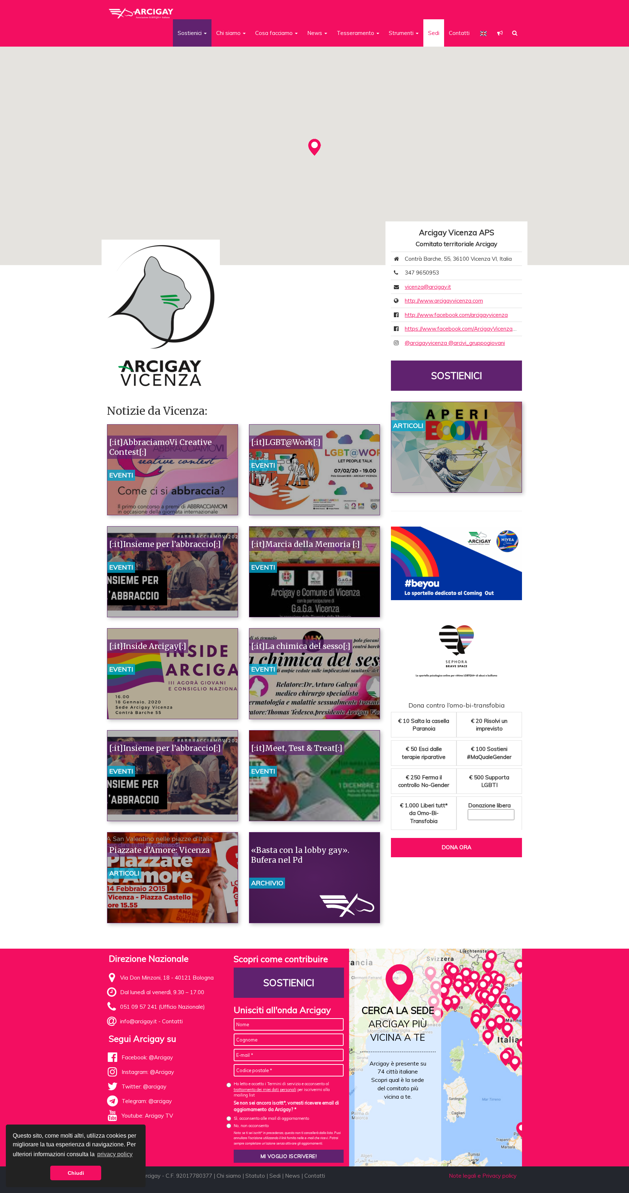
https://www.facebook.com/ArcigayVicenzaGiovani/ (469, 328)
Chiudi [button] (76, 1173)
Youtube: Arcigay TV (147, 1115)
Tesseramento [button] (356, 32)
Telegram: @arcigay (147, 1101)
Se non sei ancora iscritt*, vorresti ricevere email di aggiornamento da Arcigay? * (286, 1106)
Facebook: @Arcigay (147, 1057)
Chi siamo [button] (229, 32)
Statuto (255, 1175)
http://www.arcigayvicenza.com (444, 300)
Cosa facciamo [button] (274, 32)
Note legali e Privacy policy (483, 1175)
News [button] (315, 32)
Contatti (459, 32)
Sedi (433, 32)
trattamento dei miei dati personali (265, 1089)
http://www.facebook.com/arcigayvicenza (456, 314)
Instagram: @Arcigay (148, 1071)
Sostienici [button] (190, 32)
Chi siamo (229, 1175)
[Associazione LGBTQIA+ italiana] (141, 10)
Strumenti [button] (402, 32)
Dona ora (456, 847)
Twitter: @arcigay (144, 1086)
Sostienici (456, 376)
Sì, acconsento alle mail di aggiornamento (271, 1118)
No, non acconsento (251, 1125)
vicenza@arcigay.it (428, 286)
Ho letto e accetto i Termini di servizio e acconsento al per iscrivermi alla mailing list (282, 1089)
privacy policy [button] (114, 1154)
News (292, 1175)
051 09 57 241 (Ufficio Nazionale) (162, 1006)
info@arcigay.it (138, 1021)
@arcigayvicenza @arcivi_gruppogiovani (455, 342)
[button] (499, 33)
